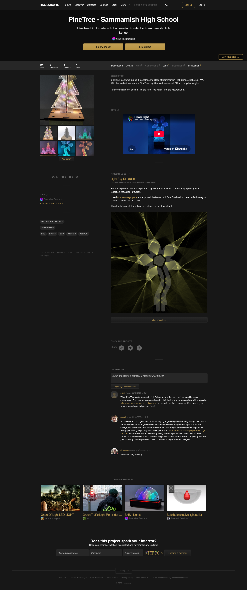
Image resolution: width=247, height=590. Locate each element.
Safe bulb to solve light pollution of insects (192, 514)
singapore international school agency (138, 403)
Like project (145, 46)
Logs (166, 65)
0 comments (151, 182)
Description (117, 65)
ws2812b (72, 233)
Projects (67, 4)
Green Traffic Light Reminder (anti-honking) (109, 514)
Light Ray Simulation (123, 178)
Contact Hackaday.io (78, 577)
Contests (91, 4)
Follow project (103, 46)
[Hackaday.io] (49, 5)
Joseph (123, 417)
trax (88, 518)
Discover (79, 4)
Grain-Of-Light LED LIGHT (57, 514)
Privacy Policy (127, 577)
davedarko (124, 450)
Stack (114, 4)
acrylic (83, 233)
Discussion (194, 65)
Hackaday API (142, 577)
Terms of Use (111, 577)
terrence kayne (52, 518)
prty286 (123, 392)
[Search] (166, 5)
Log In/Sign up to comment (125, 386)
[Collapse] (130, 174)
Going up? (124, 570)
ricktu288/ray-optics (127, 197)
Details (129, 65)
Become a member (98, 545)
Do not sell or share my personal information (170, 577)
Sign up (189, 4)
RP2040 (52, 233)
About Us (62, 577)
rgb (43, 233)
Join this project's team (51, 203)
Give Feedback (96, 577)
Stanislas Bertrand (125, 38)
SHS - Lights (133, 514)
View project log (159, 320)
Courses (103, 4)
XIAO (62, 233)
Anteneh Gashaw (179, 518)
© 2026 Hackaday (123, 583)
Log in (202, 4)
